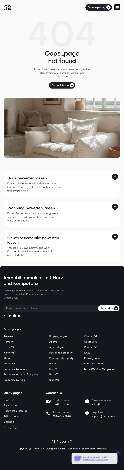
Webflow (102, 449)
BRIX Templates (70, 449)
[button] (117, 7)
